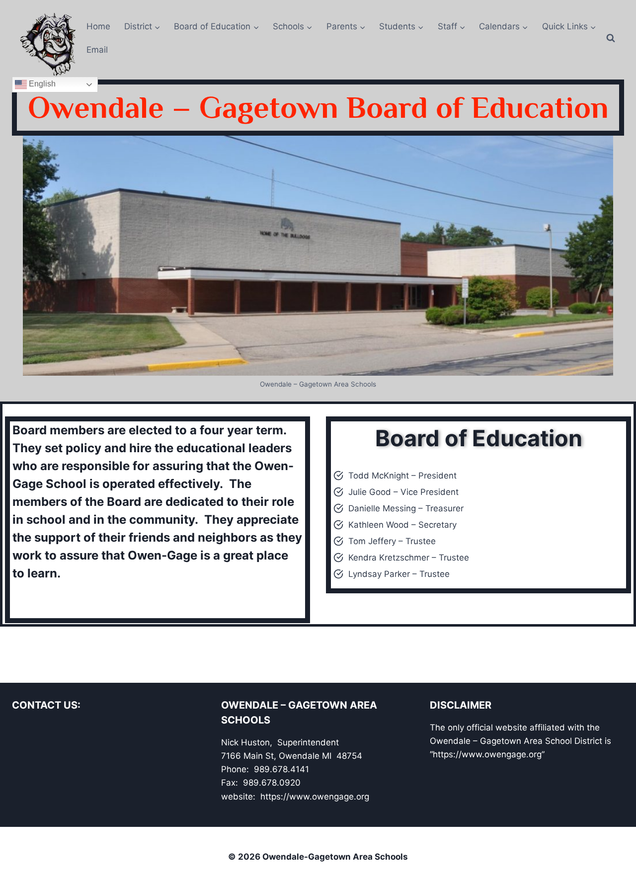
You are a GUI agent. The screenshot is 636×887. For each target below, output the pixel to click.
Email (97, 50)
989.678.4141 (281, 769)
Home (98, 26)
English (41, 84)
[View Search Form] (615, 38)
